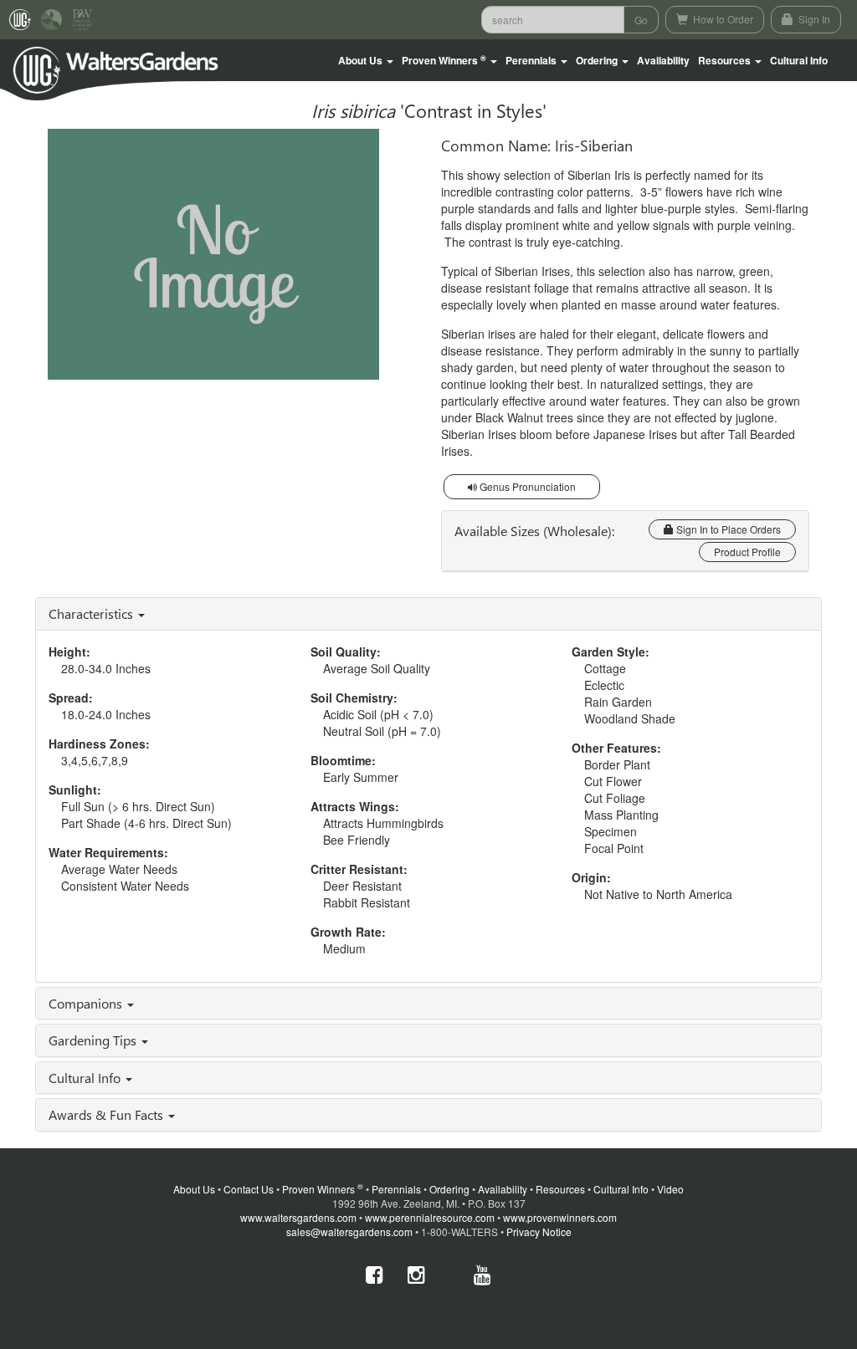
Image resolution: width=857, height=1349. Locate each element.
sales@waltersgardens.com (349, 1231)
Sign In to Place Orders (727, 529)
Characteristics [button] (92, 613)
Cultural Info (799, 60)
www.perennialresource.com (430, 1217)
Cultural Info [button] (86, 1077)
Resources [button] (725, 60)
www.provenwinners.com (560, 1217)
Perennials (396, 1189)
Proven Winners (322, 1189)
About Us (194, 1189)
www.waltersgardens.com (298, 1217)
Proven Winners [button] (444, 61)
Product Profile (747, 551)
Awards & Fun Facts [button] (108, 1114)
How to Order (721, 19)
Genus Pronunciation (526, 486)
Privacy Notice (539, 1231)
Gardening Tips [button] (94, 1040)
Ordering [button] (598, 60)
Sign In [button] (813, 19)
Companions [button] (87, 1003)
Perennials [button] (532, 60)
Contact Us (248, 1189)
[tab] (428, 614)
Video (670, 1189)
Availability (663, 60)
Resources (560, 1189)
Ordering (449, 1189)
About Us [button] (361, 60)
